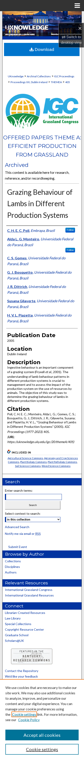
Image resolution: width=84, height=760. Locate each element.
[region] (42, 719)
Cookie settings (24, 714)
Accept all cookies (42, 735)
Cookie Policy (29, 720)
